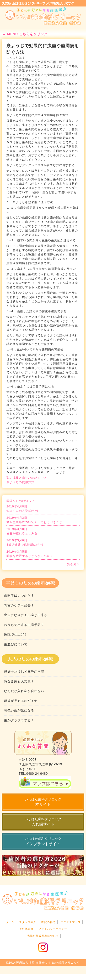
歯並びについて (15, 644)
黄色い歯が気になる (19, 710)
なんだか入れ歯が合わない (24, 691)
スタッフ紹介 (27, 922)
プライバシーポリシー (52, 928)
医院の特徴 (48, 922)
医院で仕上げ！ (15, 634)
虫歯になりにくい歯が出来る (26, 615)
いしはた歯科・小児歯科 (43, 16)
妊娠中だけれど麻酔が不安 (24, 671)
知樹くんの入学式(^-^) (22, 508)
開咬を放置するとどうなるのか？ (29, 554)
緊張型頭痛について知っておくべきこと (34, 520)
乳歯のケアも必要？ (19, 605)
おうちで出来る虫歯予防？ (24, 625)
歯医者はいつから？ (19, 595)
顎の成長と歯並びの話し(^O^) (27, 478)
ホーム (9, 922)
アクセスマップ (71, 922)
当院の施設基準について (43, 935)
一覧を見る (72, 564)
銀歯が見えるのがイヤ (21, 701)
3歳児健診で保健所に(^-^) (24, 542)
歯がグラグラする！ (19, 720)
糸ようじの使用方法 (20, 482)
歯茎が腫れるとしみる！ (23, 531)
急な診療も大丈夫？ (19, 681)
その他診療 (26, 928)
